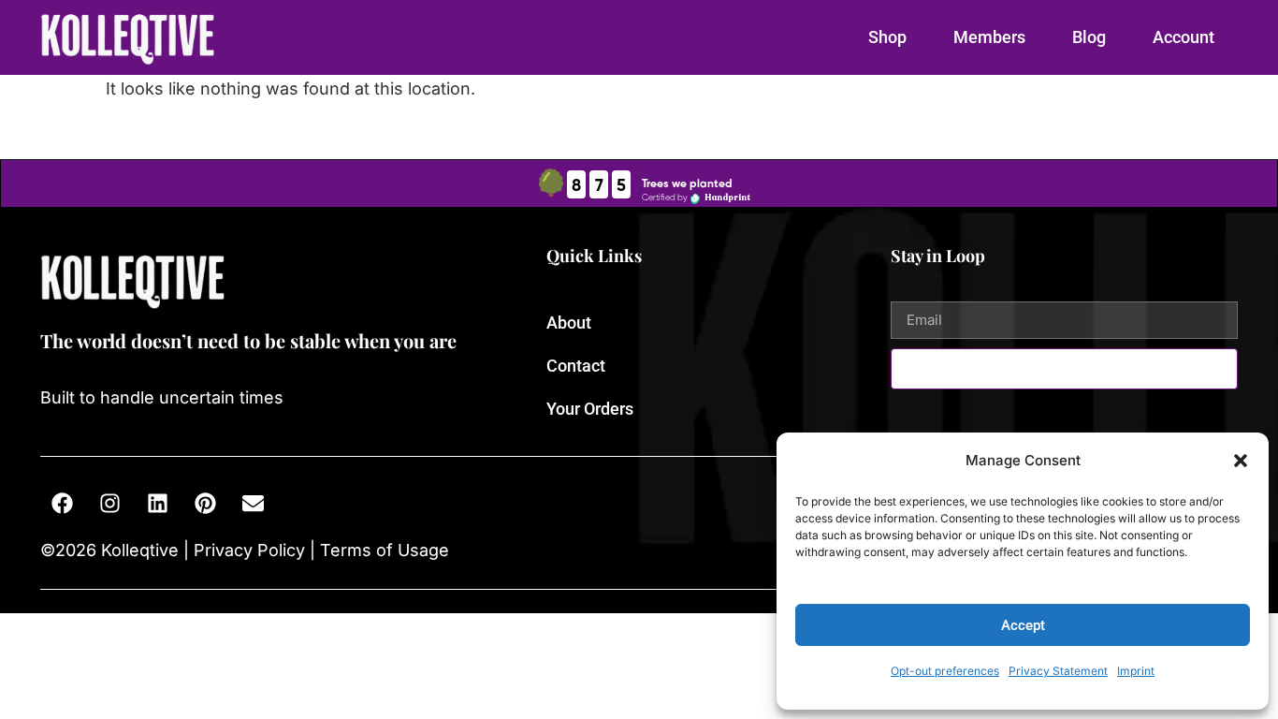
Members (989, 37)
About (568, 322)
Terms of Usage (382, 550)
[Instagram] (109, 503)
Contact (575, 365)
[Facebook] (61, 503)
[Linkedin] (157, 503)
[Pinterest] (204, 503)
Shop (887, 37)
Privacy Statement (1058, 671)
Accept (1023, 625)
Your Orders (589, 408)
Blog (1089, 37)
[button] (1240, 460)
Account (1183, 37)
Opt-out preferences (945, 671)
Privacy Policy (249, 550)
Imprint (1136, 671)
